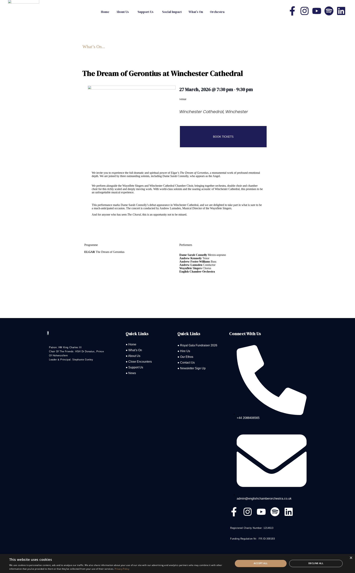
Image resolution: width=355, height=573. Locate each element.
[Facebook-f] (292, 11)
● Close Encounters (139, 361)
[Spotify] (329, 11)
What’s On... (93, 46)
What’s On (196, 12)
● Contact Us (186, 362)
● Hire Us (184, 351)
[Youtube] (316, 11)
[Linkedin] (341, 11)
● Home (131, 344)
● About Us (133, 355)
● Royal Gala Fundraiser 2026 (197, 345)
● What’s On (134, 350)
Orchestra (217, 12)
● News (131, 373)
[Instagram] (304, 11)
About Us (122, 12)
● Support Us (134, 367)
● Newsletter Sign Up (192, 368)
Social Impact (172, 12)
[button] (123, 12)
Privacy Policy (122, 568)
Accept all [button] (261, 563)
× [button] (350, 558)
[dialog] (177, 563)
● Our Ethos (185, 356)
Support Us (145, 12)
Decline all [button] (315, 563)
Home (105, 12)
